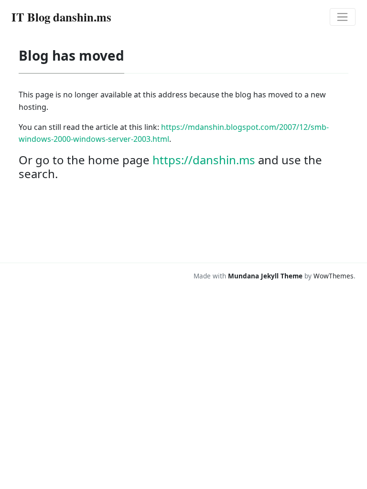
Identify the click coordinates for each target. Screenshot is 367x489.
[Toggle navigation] (343, 17)
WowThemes (333, 275)
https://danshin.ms (203, 160)
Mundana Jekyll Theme (266, 275)
